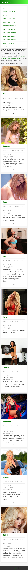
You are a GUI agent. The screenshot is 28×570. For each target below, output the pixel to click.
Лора (5, 202)
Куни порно (6, 46)
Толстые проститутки (9, 22)
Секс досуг (6, 2)
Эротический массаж (9, 36)
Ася (4, 256)
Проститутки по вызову (9, 39)
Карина (6, 368)
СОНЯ (5, 535)
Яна (4, 94)
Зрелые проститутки (9, 15)
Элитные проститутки (9, 18)
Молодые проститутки (9, 25)
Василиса (7, 422)
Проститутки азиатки (9, 29)
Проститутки (6, 8)
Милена (6, 477)
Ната (5, 317)
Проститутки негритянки (10, 32)
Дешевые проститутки (9, 11)
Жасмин (6, 146)
